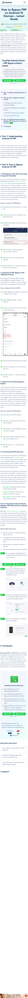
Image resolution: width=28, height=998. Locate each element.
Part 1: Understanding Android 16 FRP (15, 93)
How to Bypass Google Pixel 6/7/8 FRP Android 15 (13, 749)
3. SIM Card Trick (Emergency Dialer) (14, 113)
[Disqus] (14, 794)
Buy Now (8, 80)
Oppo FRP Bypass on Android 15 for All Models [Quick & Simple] (13, 763)
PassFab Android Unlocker (13, 511)
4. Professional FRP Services (12, 115)
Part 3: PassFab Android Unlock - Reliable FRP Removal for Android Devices (15, 121)
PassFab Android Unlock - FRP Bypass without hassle (13, 63)
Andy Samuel (6, 24)
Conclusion (7, 126)
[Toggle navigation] (24, 2)
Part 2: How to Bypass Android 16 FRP (14, 98)
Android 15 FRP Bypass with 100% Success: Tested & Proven (12, 756)
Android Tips (15, 24)
